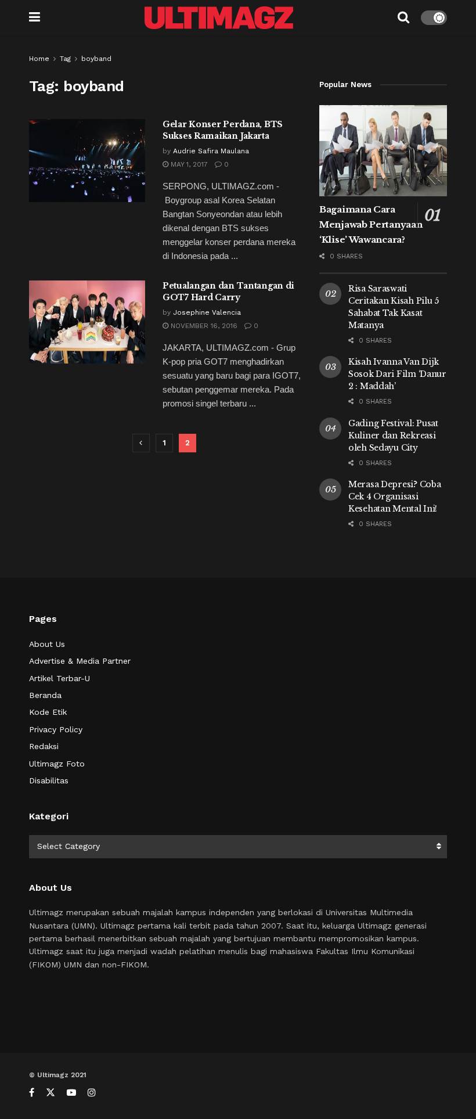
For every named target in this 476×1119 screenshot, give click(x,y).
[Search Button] (403, 17)
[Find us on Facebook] (31, 1092)
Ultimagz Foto (57, 763)
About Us (47, 644)
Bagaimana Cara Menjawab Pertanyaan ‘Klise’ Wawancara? (370, 224)
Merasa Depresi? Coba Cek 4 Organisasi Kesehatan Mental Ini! (394, 496)
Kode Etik (48, 712)
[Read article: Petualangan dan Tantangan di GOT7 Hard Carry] (87, 322)
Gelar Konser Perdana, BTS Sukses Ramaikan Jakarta (223, 130)
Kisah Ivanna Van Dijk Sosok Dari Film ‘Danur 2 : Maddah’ (397, 374)
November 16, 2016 (202, 326)
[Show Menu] (34, 17)
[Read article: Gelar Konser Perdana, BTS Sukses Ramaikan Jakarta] (87, 160)
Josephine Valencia (207, 312)
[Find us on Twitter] (50, 1092)
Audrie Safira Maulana (211, 151)
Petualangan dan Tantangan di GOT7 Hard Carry (228, 291)
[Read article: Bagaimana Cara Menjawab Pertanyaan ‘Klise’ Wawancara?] (383, 150)
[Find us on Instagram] (92, 1092)
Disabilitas (48, 780)
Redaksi (44, 746)
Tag (65, 59)
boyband (96, 59)
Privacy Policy (55, 729)
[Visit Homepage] (219, 17)
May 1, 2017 (188, 164)
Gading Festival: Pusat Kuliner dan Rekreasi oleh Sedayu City (393, 435)
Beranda (45, 695)
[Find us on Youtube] (71, 1092)
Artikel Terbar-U (59, 678)
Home (39, 59)
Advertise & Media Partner (80, 660)
